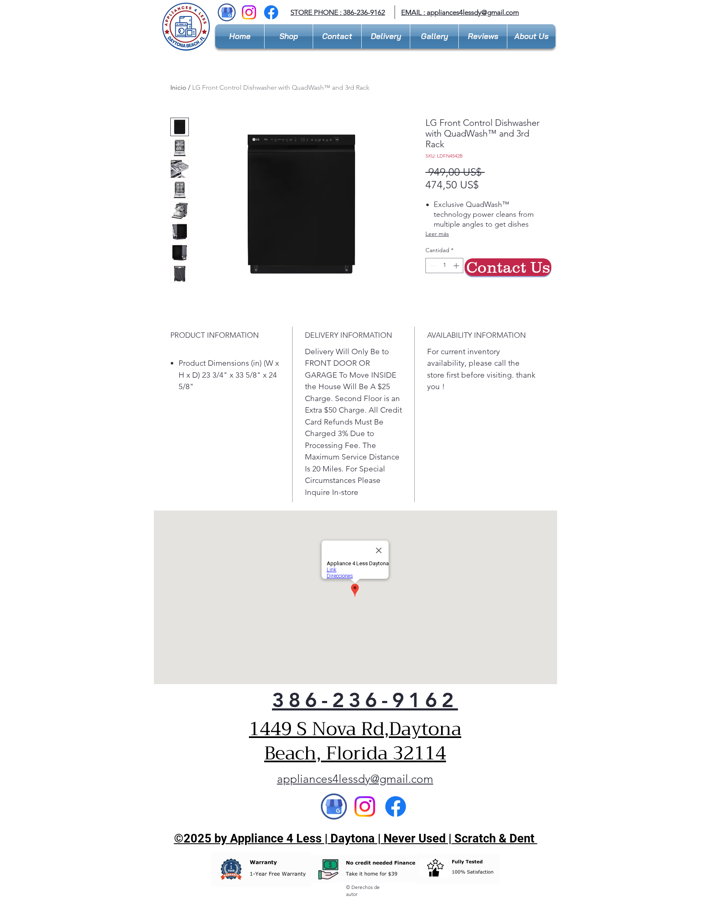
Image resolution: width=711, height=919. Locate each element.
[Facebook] (271, 12)
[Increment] (457, 265)
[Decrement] (432, 265)
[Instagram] (248, 12)
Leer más (437, 233)
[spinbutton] (444, 265)
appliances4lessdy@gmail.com (473, 12)
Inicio (178, 87)
